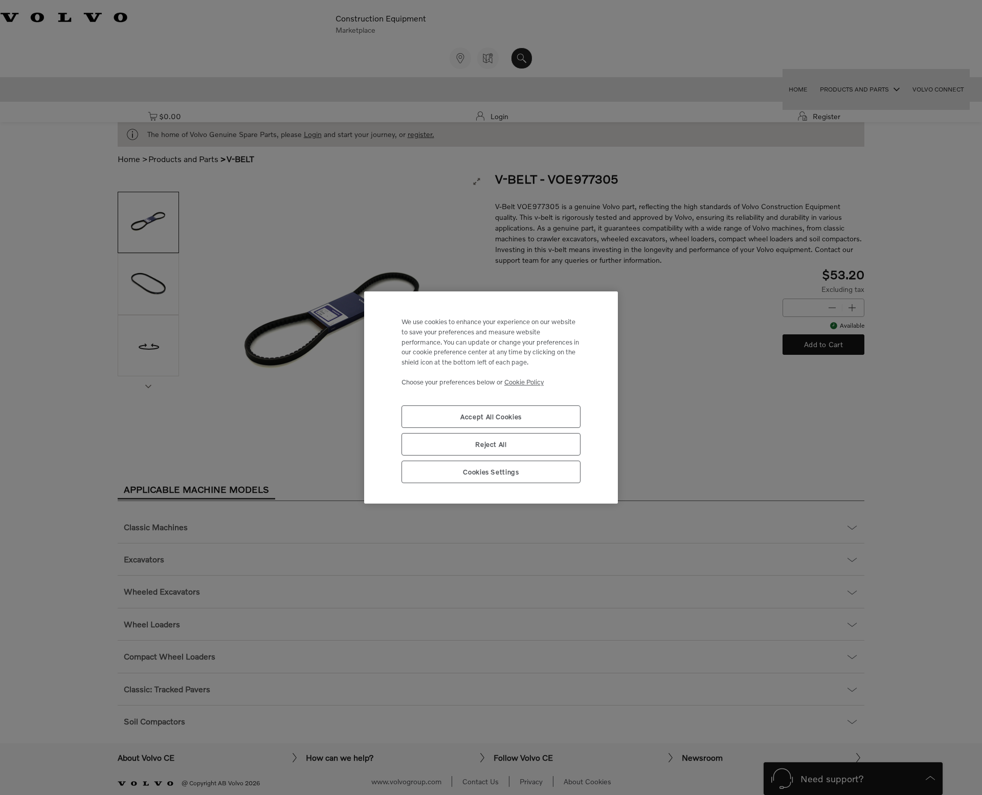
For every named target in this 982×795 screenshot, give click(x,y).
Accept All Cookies (491, 417)
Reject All (491, 444)
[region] (491, 397)
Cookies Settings (491, 472)
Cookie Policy (524, 382)
